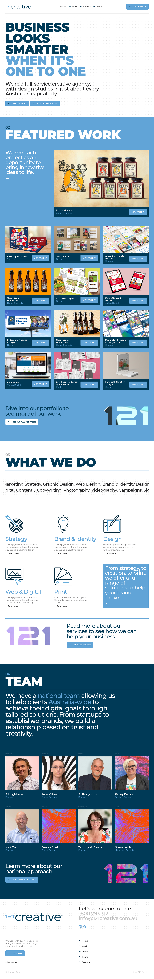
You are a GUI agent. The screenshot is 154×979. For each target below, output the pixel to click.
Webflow (16, 972)
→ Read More (12, 553)
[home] (19, 7)
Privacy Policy (11, 962)
